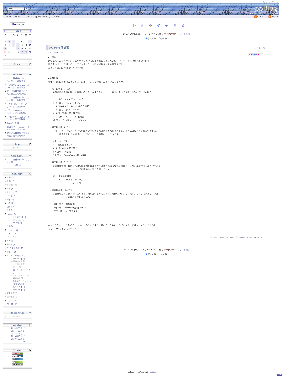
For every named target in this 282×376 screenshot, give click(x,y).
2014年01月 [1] (18, 333)
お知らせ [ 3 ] (12, 192)
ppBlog (153, 372)
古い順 (164, 38)
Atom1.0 (261, 16)
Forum (18, 16)
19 (18, 48)
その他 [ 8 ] (11, 196)
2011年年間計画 (59, 47)
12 (18, 45)
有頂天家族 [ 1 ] (20, 284)
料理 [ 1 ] (11, 241)
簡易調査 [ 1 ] (19, 290)
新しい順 (152, 38)
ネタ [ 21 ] (11, 203)
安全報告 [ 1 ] (12, 293)
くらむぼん (17, 165)
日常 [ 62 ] (11, 189)
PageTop (279, 375)
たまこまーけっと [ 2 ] (22, 281)
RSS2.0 (274, 16)
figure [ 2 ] (17, 223)
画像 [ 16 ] (11, 207)
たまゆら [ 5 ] (19, 259)
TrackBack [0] (256, 238)
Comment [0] (242, 238)
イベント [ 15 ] (13, 230)
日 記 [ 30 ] (11, 178)
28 (26, 52)
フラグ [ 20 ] (12, 234)
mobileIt (57, 16)
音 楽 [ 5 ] (11, 181)
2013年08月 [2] (18, 339)
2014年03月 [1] (18, 328)
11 (13, 45)
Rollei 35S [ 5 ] (19, 217)
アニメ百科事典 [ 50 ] (16, 256)
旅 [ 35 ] (10, 199)
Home (8, 16)
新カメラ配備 (13, 123)
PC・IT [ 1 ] (12, 304)
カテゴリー (52, 52)
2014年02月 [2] (18, 331)
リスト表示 (184, 34)
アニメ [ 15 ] (12, 252)
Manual (28, 16)
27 (22, 52)
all (24, 341)
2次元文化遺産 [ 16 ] (15, 248)
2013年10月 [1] (18, 336)
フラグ (61, 52)
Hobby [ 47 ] (12, 214)
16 (5, 48)
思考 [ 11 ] (11, 210)
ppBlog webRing (42, 16)
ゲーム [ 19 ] (12, 237)
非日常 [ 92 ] (12, 245)
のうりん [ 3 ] (19, 287)
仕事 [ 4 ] (11, 226)
